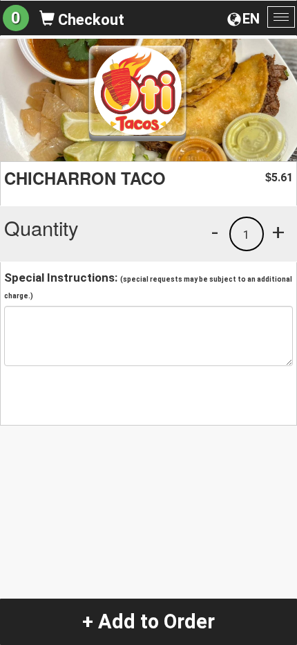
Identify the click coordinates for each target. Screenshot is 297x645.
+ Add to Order (148, 621)
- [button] (214, 232)
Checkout (89, 19)
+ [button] (278, 232)
